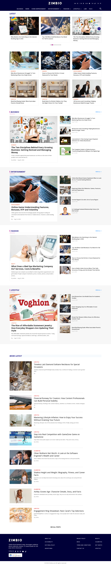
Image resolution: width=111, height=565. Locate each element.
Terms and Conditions (84, 545)
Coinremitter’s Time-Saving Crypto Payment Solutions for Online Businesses (85, 140)
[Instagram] (17, 551)
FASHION (66, 9)
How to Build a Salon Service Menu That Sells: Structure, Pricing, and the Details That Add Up (86, 269)
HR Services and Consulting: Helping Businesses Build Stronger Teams (84, 102)
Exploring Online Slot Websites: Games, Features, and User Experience (86, 189)
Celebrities (98, 542)
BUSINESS (20, 9)
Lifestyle (98, 548)
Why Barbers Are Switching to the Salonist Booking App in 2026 (84, 238)
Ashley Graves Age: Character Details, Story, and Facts (57, 491)
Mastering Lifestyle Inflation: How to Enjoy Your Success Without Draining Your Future (58, 418)
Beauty (97, 538)
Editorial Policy (50, 545)
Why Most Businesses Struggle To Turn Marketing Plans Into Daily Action (23, 74)
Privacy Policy (81, 538)
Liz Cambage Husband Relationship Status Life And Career (85, 210)
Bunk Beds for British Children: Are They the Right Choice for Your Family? (54, 102)
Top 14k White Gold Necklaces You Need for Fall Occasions (23, 38)
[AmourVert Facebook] (83, 3)
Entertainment (53, 9)
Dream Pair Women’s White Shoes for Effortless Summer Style (86, 318)
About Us (48, 538)
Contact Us (80, 548)
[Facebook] (15, 551)
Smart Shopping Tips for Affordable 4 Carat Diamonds (84, 307)
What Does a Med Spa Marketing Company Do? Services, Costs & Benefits (32, 267)
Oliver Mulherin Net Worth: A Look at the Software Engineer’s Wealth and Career (56, 454)
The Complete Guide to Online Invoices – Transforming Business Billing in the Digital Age (86, 150)
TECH (90, 9)
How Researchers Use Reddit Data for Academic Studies (86, 297)
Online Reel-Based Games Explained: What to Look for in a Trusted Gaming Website (86, 179)
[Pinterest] (20, 551)
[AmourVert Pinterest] (89, 3)
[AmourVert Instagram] (77, 3)
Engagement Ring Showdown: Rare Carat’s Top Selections (59, 511)
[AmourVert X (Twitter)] (100, 3)
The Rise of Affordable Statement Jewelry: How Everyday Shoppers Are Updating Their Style (86, 38)
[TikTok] (25, 551)
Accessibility (49, 542)
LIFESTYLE (76, 9)
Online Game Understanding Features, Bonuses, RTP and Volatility (85, 74)
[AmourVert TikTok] (95, 3)
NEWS (27, 9)
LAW (85, 9)
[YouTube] (23, 551)
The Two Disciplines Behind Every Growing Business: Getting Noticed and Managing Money (55, 38)
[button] (12, 28)
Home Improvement (38, 9)
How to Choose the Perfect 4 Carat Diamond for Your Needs (53, 74)
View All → (98, 112)
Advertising (48, 548)
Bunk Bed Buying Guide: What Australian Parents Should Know (23, 102)
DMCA (78, 542)
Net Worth (98, 545)
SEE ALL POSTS (55, 527)
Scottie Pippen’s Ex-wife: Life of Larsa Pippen (85, 199)
